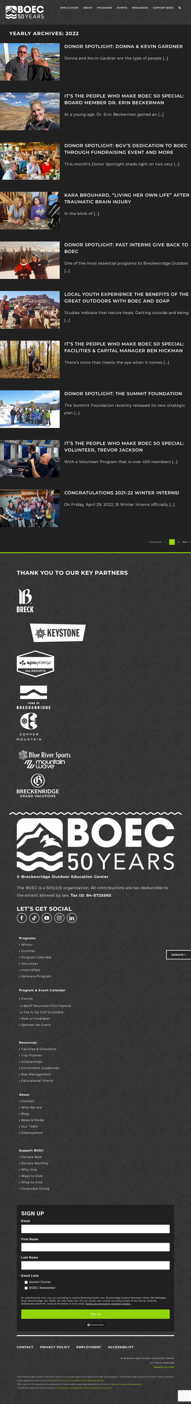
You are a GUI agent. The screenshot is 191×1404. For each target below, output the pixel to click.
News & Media (32, 1120)
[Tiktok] (34, 918)
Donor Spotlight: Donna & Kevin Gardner (123, 46)
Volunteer (29, 963)
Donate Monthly (34, 1163)
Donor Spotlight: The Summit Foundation (123, 393)
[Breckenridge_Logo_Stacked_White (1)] (25, 591)
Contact (28, 1101)
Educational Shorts (37, 1080)
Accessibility (121, 1347)
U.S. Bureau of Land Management (124, 1384)
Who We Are (31, 1107)
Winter (27, 944)
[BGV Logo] (38, 775)
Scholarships (31, 1062)
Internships (30, 970)
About (24, 1094)
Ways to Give (32, 1176)
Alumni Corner (40, 1282)
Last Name (29, 1257)
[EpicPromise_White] (35, 652)
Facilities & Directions (38, 1049)
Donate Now (31, 1157)
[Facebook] (22, 918)
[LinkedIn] (72, 918)
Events (27, 998)
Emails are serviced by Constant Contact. (108, 1303)
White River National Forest (89, 1380)
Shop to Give (32, 1182)
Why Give (29, 1169)
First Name (29, 1239)
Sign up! (95, 1314)
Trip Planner (31, 1055)
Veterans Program (36, 976)
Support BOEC (31, 1150)
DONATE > (178, 955)
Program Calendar (36, 957)
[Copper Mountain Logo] (29, 714)
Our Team (29, 1126)
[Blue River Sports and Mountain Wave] (45, 751)
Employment (32, 1133)
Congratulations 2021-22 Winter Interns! (121, 492)
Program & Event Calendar (42, 990)
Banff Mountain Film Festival (47, 1006)
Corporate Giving (35, 1188)
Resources (28, 1042)
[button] (180, 8)
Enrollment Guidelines (40, 1068)
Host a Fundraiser (36, 1018)
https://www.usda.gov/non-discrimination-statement (84, 1388)
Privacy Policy (55, 1347)
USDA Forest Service (62, 1380)
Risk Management (36, 1074)
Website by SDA (164, 1367)
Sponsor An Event (36, 1025)
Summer (28, 951)
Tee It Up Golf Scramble (44, 1012)
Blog (25, 1114)
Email (25, 1220)
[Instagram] (59, 918)
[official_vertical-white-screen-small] (33, 687)
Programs (27, 938)
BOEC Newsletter (42, 1287)
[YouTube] (47, 918)
